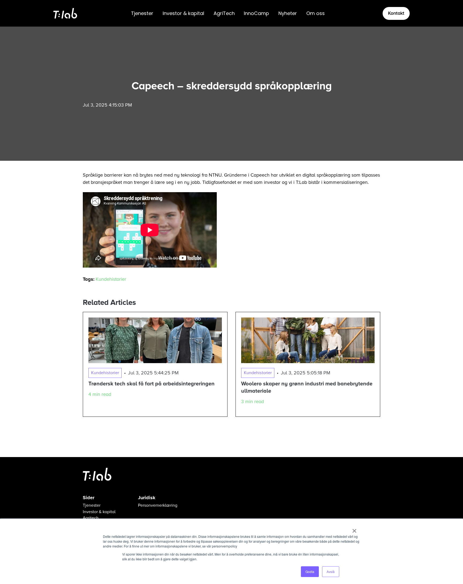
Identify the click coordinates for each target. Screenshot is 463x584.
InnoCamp (256, 13)
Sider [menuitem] (88, 498)
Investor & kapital (183, 13)
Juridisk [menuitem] (146, 498)
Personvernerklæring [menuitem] (157, 505)
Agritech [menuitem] (91, 518)
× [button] (354, 529)
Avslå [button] (331, 571)
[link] (65, 13)
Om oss (315, 13)
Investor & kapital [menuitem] (99, 511)
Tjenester (142, 13)
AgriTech (224, 13)
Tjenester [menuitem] (91, 505)
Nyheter (287, 13)
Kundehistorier (111, 279)
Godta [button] (309, 571)
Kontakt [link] (396, 13)
